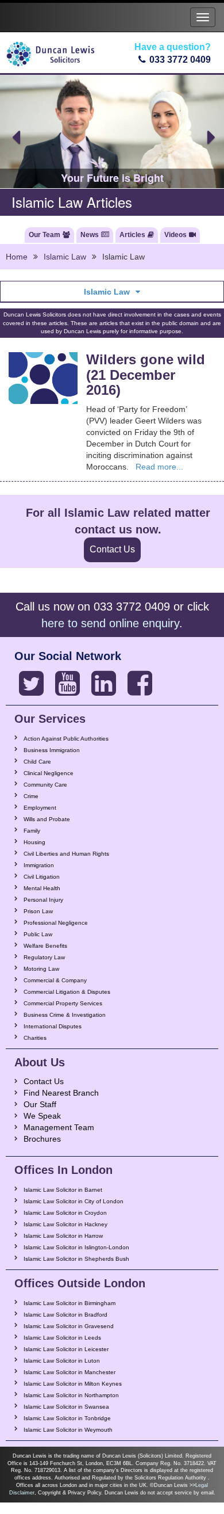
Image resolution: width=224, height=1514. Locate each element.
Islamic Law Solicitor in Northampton (71, 1395)
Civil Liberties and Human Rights (66, 854)
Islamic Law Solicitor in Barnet (63, 1190)
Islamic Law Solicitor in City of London (73, 1201)
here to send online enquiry (110, 623)
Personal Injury (43, 900)
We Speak (42, 1116)
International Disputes (53, 1026)
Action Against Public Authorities (66, 738)
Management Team (59, 1127)
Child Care (37, 761)
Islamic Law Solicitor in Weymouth (68, 1430)
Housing (34, 842)
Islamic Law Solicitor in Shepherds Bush (76, 1259)
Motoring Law (41, 969)
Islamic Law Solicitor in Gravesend (69, 1326)
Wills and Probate (47, 819)
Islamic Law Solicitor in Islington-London (76, 1247)
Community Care (45, 784)
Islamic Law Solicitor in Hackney (65, 1224)
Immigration (39, 865)
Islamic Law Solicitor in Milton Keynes (73, 1383)
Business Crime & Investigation (65, 1015)
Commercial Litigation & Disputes (67, 992)
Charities (35, 1038)
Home (17, 256)
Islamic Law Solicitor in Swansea (66, 1407)
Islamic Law (65, 256)
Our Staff (40, 1104)
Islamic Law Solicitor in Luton (62, 1360)
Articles (132, 235)
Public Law (38, 934)
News (89, 235)
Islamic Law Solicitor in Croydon (65, 1213)
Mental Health (42, 888)
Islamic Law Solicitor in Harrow (63, 1236)
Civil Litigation (42, 877)
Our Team (44, 235)
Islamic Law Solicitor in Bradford (65, 1314)
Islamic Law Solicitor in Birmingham (69, 1303)
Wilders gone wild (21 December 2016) (145, 375)
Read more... (159, 466)
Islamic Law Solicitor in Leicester (66, 1349)
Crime (31, 796)
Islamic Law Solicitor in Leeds (62, 1337)
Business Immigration (52, 750)
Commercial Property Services (63, 1003)
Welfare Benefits (45, 946)
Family (32, 830)
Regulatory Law (44, 957)
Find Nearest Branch (61, 1093)
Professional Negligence (56, 923)
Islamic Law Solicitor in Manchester (69, 1372)
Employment (40, 807)
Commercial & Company (55, 980)
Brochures (42, 1139)
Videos (175, 235)
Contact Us (112, 549)
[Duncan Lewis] (31, 684)
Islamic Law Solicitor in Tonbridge (67, 1418)
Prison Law (38, 911)
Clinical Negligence (49, 773)
